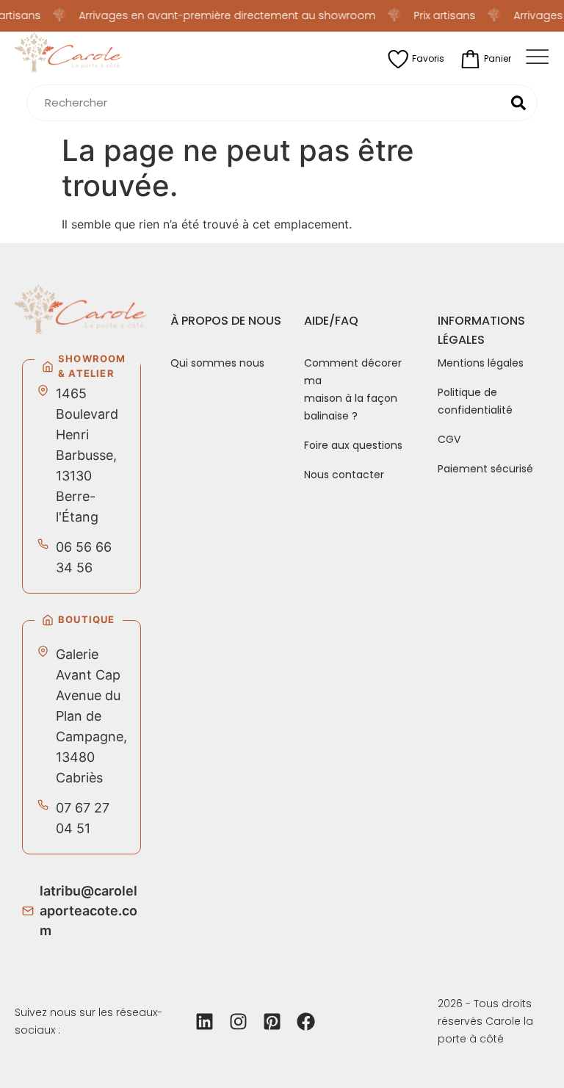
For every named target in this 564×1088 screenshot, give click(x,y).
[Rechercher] (518, 102)
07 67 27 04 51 (82, 818)
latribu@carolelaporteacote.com (88, 910)
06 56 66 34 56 (84, 557)
